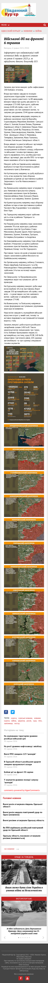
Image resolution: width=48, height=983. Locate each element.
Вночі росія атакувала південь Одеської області (23, 805)
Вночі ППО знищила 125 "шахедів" (20, 754)
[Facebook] (21, 978)
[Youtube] (27, 978)
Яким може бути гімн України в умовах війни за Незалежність (24, 889)
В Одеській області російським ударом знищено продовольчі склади (22, 763)
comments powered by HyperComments (22, 790)
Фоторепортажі (24, 898)
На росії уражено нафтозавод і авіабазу (22, 746)
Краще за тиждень (24, 857)
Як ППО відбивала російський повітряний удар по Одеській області (23, 828)
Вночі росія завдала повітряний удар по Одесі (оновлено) (22, 813)
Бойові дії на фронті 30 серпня (18, 772)
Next (43, 937)
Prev (4, 937)
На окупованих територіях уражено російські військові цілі (20, 737)
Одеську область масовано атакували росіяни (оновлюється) (21, 836)
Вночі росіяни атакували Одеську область (23, 820)
